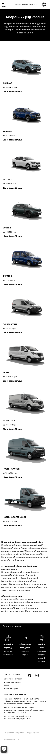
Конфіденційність (32, 732)
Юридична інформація (14, 732)
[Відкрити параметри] (4, 749)
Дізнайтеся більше (12, 91)
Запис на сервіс (11, 688)
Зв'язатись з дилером (13, 679)
